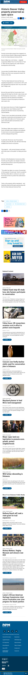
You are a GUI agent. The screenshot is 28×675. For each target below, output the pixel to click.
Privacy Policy (16, 634)
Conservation (9, 203)
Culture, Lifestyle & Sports (11, 201)
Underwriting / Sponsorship (5, 651)
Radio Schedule (18, 642)
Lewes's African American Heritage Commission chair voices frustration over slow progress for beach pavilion (13, 598)
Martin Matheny (6, 520)
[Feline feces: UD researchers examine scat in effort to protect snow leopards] (13, 313)
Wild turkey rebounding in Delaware (13, 475)
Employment (17, 648)
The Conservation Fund (20, 203)
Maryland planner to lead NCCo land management (12, 401)
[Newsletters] (14, 242)
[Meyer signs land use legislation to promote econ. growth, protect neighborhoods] (13, 426)
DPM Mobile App (18, 639)
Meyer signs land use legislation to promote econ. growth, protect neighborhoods (14, 440)
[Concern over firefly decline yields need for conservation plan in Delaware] (13, 351)
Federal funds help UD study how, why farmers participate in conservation (14, 292)
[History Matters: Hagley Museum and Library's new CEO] (13, 540)
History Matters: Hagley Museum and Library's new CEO (13, 552)
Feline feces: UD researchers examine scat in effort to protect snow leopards (14, 325)
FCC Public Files (6, 642)
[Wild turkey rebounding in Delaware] (13, 463)
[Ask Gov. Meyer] (14, 257)
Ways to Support (18, 645)
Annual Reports (6, 645)
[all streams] (26, 673)
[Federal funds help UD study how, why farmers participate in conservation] (13, 279)
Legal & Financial (6, 639)
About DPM (5, 648)
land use (8, 206)
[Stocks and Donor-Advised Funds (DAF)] (14, 222)
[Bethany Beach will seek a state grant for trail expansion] (13, 503)
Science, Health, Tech (7, 287)
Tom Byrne (5, 446)
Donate (24, 2)
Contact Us (17, 650)
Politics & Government (7, 398)
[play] (2, 673)
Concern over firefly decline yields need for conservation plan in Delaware (14, 364)
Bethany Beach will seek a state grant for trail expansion (13, 515)
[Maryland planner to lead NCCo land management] (13, 390)
